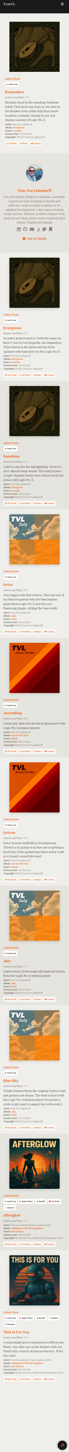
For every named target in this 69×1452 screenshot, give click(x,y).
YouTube (55, 1201)
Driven (9, 832)
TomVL (9, 4)
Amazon (10, 1208)
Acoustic (17, 130)
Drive (8, 584)
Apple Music (27, 1201)
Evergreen (18, 127)
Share (25, 143)
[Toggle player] (62, 1445)
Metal (14, 738)
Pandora (11, 1324)
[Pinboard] (50, 229)
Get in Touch (36, 238)
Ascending (12, 713)
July (13, 615)
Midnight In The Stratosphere (27, 1228)
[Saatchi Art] (44, 229)
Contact (37, 143)
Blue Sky (10, 1080)
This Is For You (16, 1332)
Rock (14, 618)
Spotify (42, 1201)
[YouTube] (32, 229)
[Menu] (62, 4)
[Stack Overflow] (38, 229)
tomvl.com (13, 84)
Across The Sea (19, 735)
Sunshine (11, 456)
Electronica (17, 1231)
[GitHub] (25, 229)
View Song (12, 375)
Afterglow (12, 1215)
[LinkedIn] (19, 229)
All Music (13, 143)
